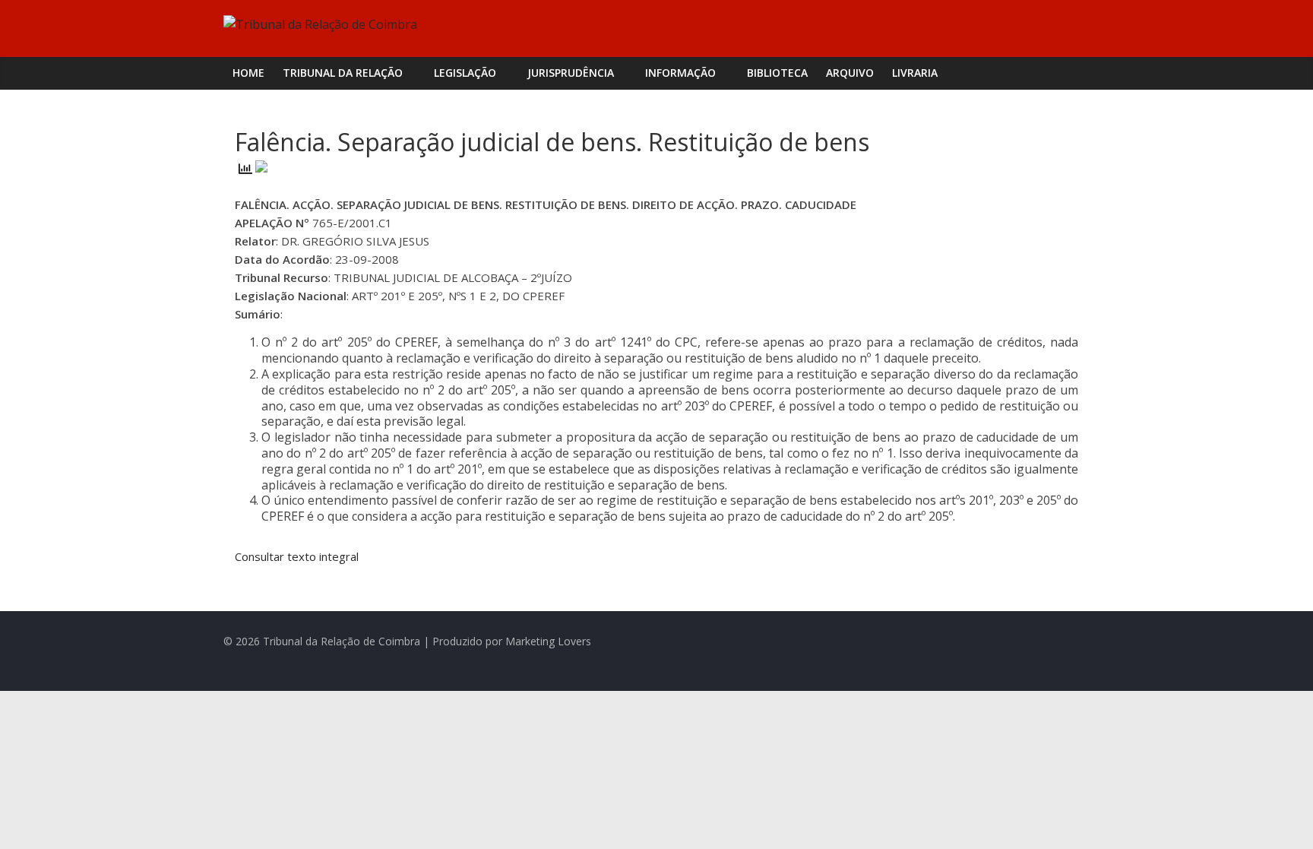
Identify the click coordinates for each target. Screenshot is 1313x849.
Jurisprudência (570, 72)
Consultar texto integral (297, 556)
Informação (680, 72)
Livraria (915, 72)
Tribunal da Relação (343, 72)
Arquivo (850, 72)
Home (248, 72)
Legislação (465, 72)
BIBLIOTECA (777, 72)
